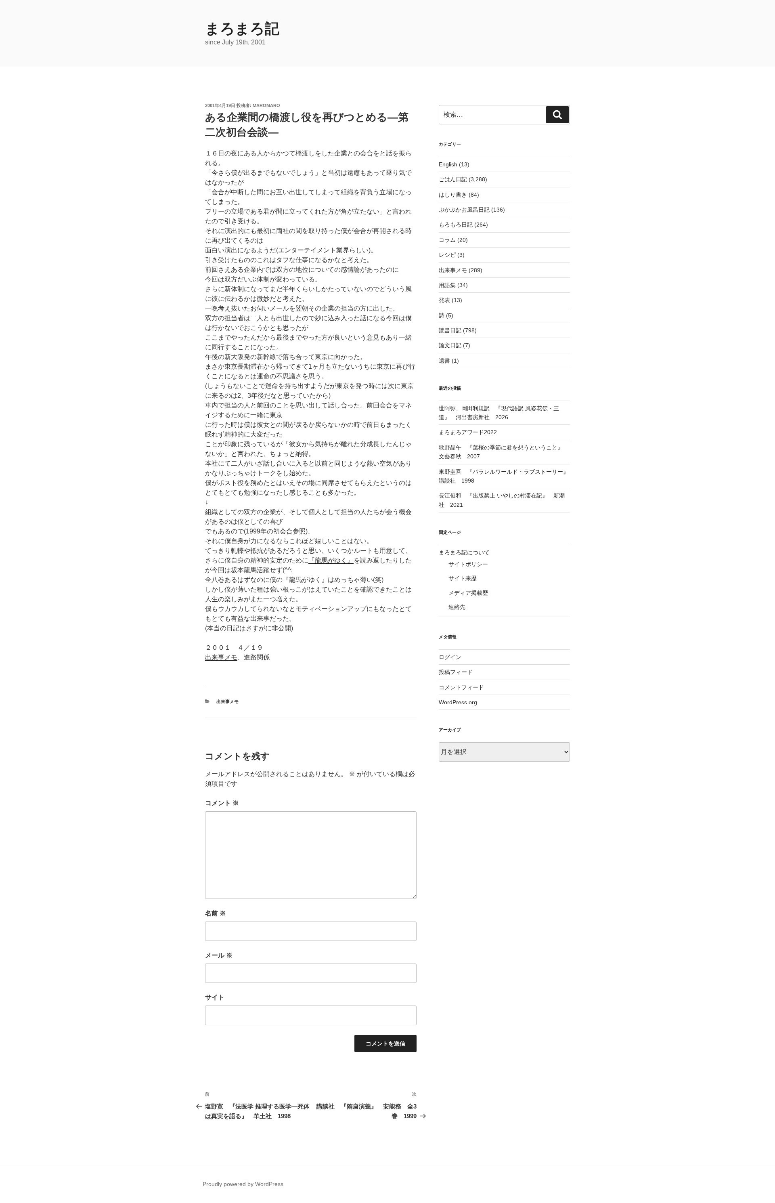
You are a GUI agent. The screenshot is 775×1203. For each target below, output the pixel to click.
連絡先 (456, 607)
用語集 (447, 285)
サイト (214, 997)
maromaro (266, 105)
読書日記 (450, 330)
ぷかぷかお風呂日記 (464, 209)
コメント (222, 803)
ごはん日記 (453, 179)
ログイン (450, 657)
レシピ (447, 255)
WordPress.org (458, 702)
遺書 (444, 360)
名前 (215, 913)
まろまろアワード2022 (468, 432)
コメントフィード (461, 687)
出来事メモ (221, 657)
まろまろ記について (464, 552)
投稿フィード (456, 672)
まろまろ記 (242, 28)
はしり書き (453, 194)
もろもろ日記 (456, 224)
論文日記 (450, 345)
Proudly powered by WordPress (243, 1184)
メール (218, 955)
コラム (447, 240)
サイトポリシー (468, 564)
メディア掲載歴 (468, 593)
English (448, 164)
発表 (444, 300)
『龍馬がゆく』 (331, 560)
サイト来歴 (462, 578)
